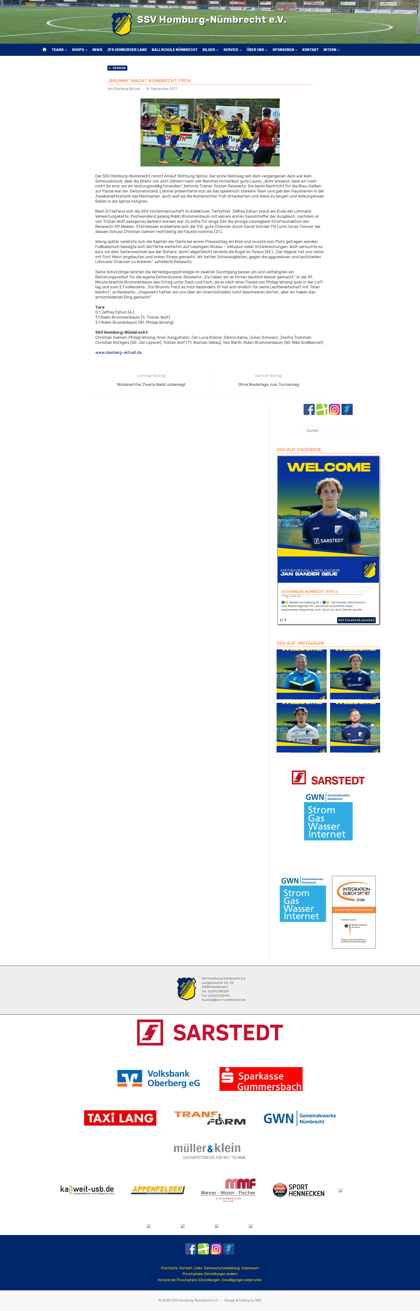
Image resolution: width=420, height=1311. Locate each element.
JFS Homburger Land (127, 50)
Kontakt (310, 50)
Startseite (169, 1268)
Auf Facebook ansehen (356, 620)
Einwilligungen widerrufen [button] (242, 1280)
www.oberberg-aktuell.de (118, 352)
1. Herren (117, 68)
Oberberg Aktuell (127, 89)
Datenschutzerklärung (222, 1268)
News (97, 50)
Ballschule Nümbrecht (175, 50)
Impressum (250, 1268)
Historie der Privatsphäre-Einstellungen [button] (189, 1280)
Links (198, 1268)
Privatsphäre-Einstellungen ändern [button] (210, 1274)
